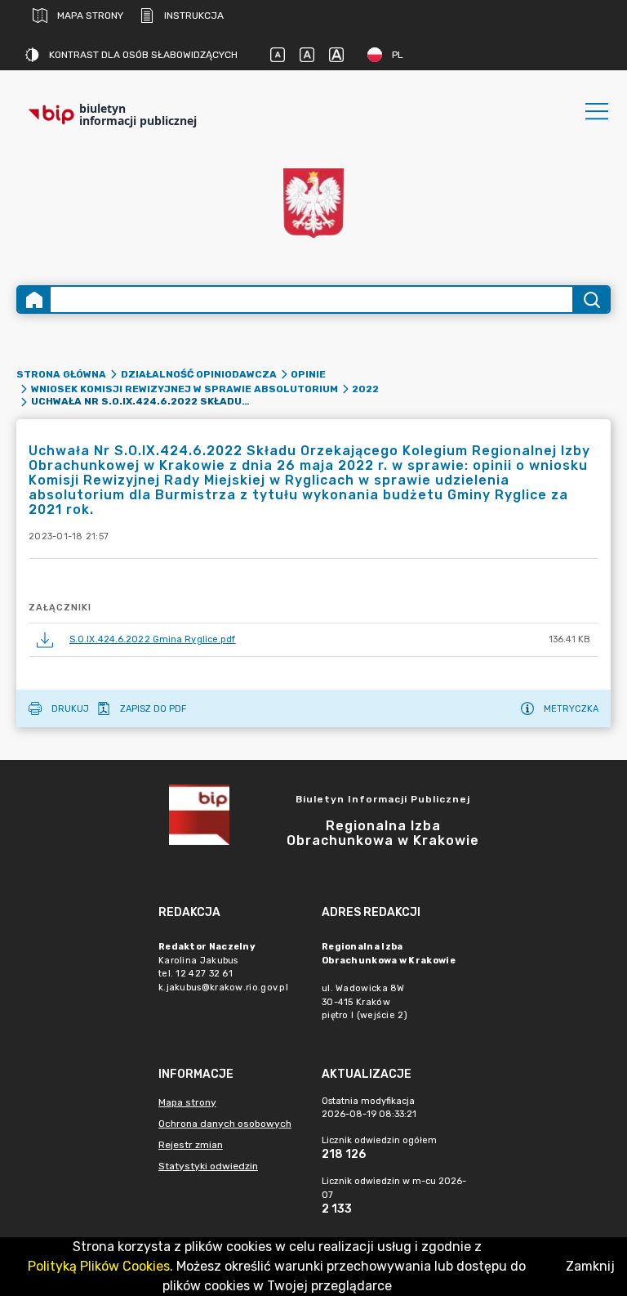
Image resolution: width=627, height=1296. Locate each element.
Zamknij (590, 1266)
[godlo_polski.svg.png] (313, 203)
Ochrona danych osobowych (224, 1123)
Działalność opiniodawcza (199, 374)
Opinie (308, 374)
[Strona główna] (34, 299)
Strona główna (61, 374)
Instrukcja (194, 15)
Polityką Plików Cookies (99, 1266)
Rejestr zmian (190, 1145)
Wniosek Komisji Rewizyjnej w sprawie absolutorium (184, 389)
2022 (365, 389)
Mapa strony (90, 15)
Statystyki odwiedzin (208, 1166)
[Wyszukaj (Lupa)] (590, 299)
